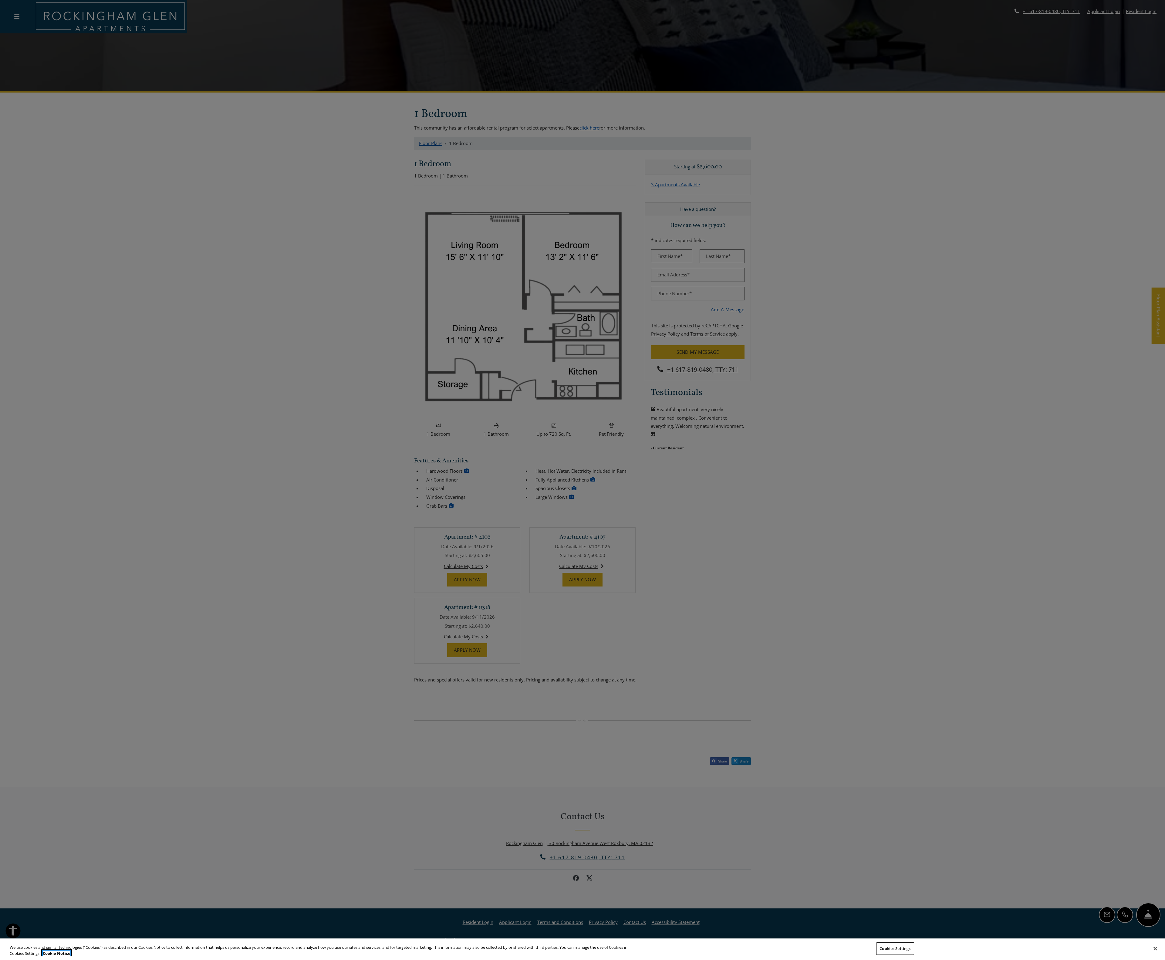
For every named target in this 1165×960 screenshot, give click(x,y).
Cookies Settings (895, 948)
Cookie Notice (56, 953)
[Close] (1155, 948)
